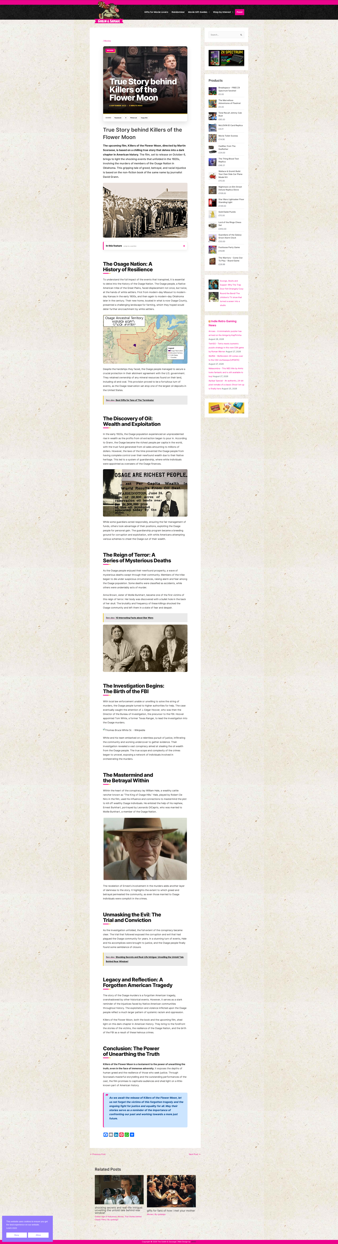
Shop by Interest (222, 12)
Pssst (240, 12)
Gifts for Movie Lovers (156, 12)
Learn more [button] (11, 1228)
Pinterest (133, 118)
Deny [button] (16, 1235)
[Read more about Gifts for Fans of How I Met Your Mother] (171, 1191)
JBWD (193, 1242)
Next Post (194, 1154)
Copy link (144, 118)
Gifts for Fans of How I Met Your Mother (171, 1210)
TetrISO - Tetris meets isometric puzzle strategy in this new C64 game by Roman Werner (226, 347)
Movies (107, 41)
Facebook (117, 118)
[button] (198, 12)
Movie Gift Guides (197, 12)
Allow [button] (38, 1235)
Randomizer (178, 12)
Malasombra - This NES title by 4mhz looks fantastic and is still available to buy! (226, 372)
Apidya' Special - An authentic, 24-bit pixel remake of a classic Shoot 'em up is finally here (226, 384)
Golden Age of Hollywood (106, 1216)
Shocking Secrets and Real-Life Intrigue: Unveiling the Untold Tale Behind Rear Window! (119, 1210)
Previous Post (97, 1154)
